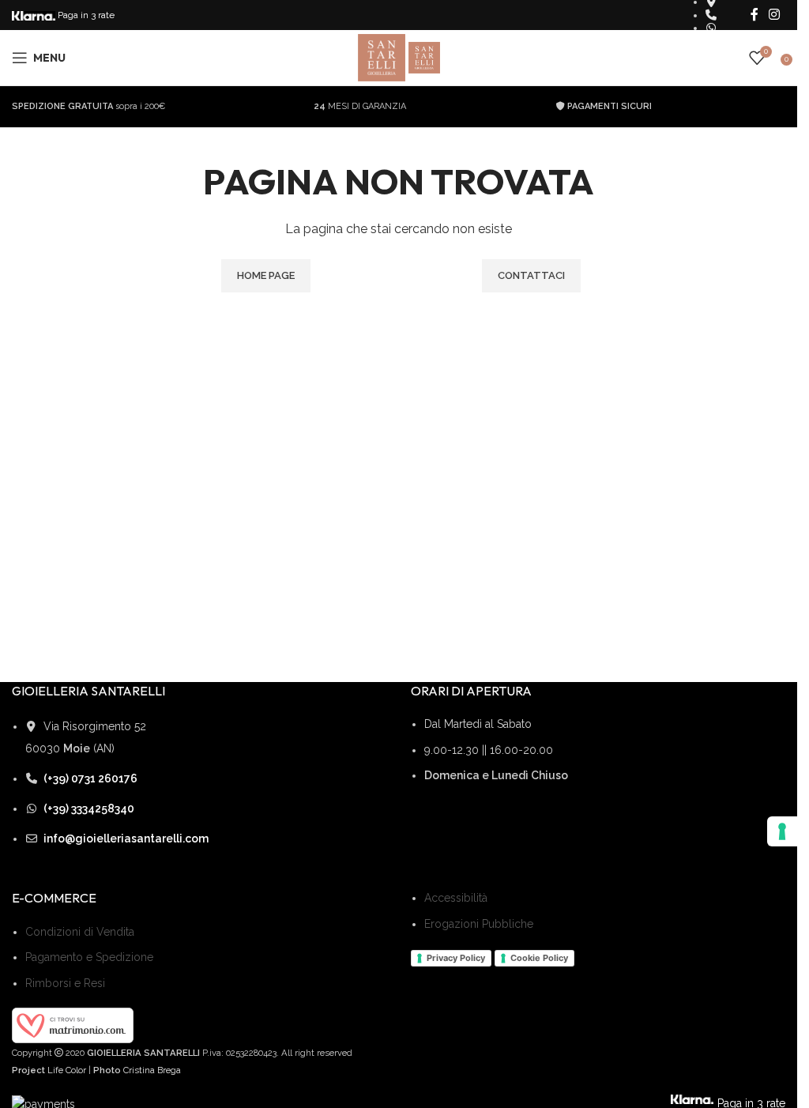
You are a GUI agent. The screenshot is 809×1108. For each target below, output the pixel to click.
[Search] (733, 57)
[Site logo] (383, 57)
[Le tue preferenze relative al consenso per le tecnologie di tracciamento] (782, 831)
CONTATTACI (531, 275)
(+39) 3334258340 (88, 808)
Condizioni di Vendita (79, 931)
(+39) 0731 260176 (90, 778)
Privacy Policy (456, 957)
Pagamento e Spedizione (89, 957)
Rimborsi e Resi (65, 983)
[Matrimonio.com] (73, 1024)
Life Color (66, 1070)
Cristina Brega (152, 1070)
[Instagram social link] (774, 14)
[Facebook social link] (754, 14)
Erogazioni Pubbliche (478, 924)
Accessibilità (455, 897)
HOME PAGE (266, 275)
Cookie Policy (539, 957)
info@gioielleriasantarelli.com (126, 838)
